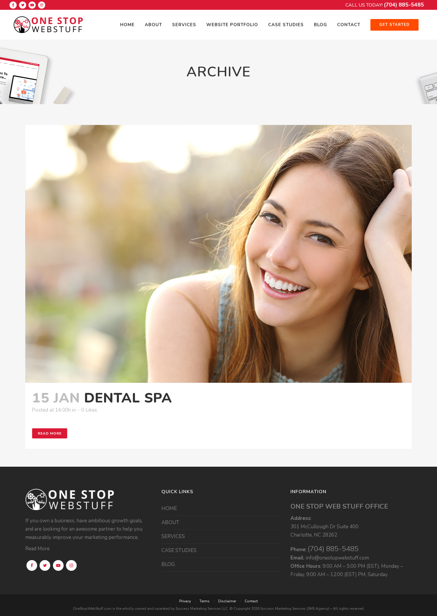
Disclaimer (227, 601)
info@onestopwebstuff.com (337, 557)
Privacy (185, 601)
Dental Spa (128, 397)
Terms (204, 601)
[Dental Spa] (218, 254)
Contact (251, 601)
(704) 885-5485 (404, 4)
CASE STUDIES (179, 550)
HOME (169, 508)
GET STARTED (394, 24)
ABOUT (170, 522)
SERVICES (173, 536)
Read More (50, 433)
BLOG (168, 564)
